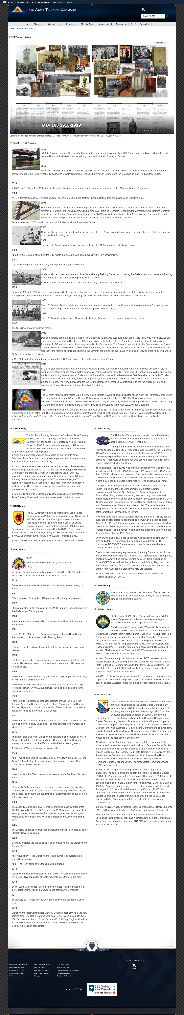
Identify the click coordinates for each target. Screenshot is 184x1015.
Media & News (87, 24)
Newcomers (121, 24)
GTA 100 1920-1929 (61, 125)
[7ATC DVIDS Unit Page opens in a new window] (143, 9)
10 (166, 130)
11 (170, 130)
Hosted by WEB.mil (73, 989)
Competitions (54, 24)
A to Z (133, 24)
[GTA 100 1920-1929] (92, 88)
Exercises (70, 24)
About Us (38, 24)
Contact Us (145, 24)
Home (27, 24)
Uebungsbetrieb (105, 24)
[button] (62, 2)
